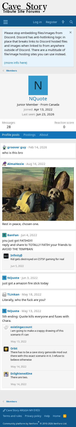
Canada (54, 104)
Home (56, 416)
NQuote (13, 278)
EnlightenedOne (21, 373)
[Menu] (5, 22)
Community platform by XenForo (35, 423)
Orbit (14, 348)
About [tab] (44, 135)
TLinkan (13, 294)
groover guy (16, 147)
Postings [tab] (29, 135)
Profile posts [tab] (10, 135)
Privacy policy (33, 416)
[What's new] (63, 22)
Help (47, 416)
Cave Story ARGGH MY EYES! (22, 410)
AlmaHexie (15, 164)
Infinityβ (16, 255)
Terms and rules (12, 416)
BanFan (13, 235)
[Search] (71, 22)
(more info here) (15, 63)
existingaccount (21, 327)
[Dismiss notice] (70, 33)
